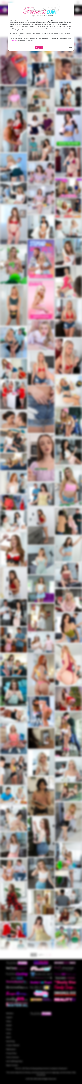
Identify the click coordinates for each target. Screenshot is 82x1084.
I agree (38, 47)
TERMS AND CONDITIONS (27, 28)
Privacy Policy (13, 40)
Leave (70, 47)
